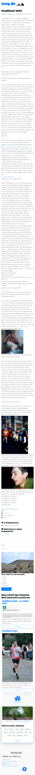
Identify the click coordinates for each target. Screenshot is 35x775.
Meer (26, 732)
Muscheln (6, 585)
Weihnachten (20, 732)
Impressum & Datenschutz (10, 766)
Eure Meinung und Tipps (10, 762)
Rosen (5, 583)
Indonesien (27, 729)
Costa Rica (12, 732)
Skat (6, 729)
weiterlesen (17, 626)
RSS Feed (7, 764)
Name (3, 545)
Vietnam (11, 729)
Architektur (19, 735)
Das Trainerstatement (7, 177)
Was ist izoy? (6, 759)
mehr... (25, 735)
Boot (4, 579)
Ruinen (5, 732)
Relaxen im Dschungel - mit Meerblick (19, 721)
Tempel (21, 729)
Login (17, 741)
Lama (4, 581)
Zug (30, 732)
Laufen (5, 518)
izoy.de (8, 4)
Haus (4, 577)
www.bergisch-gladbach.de (10, 147)
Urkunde (8, 509)
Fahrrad (9, 735)
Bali (14, 735)
